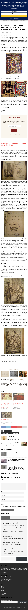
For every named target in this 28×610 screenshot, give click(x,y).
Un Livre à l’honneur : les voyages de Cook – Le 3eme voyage (16, 460)
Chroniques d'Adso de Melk (6, 579)
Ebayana (3, 589)
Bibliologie (3, 587)
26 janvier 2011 (5, 32)
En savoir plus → (4, 572)
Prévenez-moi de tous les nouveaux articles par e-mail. (14, 506)
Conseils (3, 594)
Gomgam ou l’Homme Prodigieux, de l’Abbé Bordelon (14, 144)
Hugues (11, 32)
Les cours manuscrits (12, 452)
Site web (3, 499)
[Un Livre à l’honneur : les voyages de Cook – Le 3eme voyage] (4, 461)
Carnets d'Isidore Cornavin (6, 580)
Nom (2, 491)
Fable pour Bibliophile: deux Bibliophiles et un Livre (13, 525)
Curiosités (3, 591)
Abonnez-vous (21, 559)
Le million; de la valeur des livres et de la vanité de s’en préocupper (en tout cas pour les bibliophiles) (18, 403)
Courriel (3, 495)
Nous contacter (4, 604)
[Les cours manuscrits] (4, 454)
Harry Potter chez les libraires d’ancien (11, 542)
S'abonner (14, 130)
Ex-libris (2, 590)
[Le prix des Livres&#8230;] (6, 415)
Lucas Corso (3, 578)
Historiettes (3, 593)
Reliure (2, 586)
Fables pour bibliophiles (6, 582)
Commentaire (4, 481)
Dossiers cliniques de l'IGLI (6, 576)
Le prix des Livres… (5, 419)
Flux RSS (9, 604)
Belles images (8, 430)
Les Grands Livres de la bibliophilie (10, 433)
